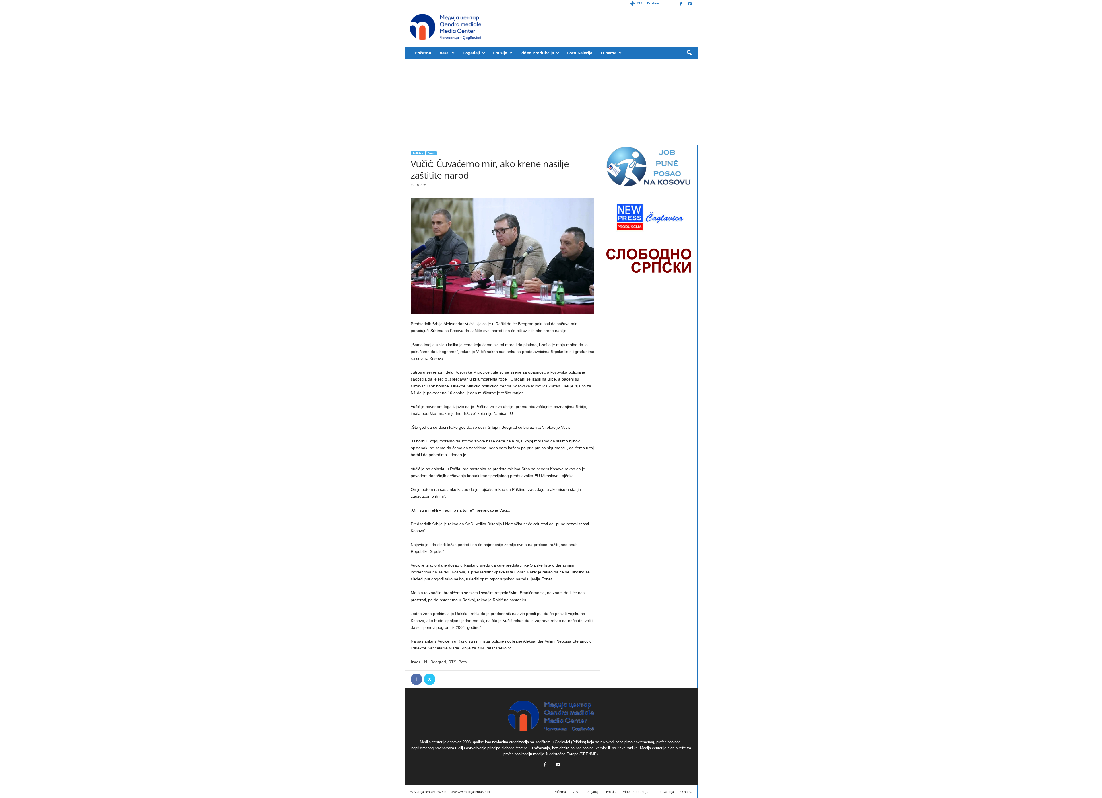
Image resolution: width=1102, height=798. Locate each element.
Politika (418, 153)
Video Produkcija (537, 53)
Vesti (444, 53)
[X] (429, 679)
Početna (423, 53)
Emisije (500, 53)
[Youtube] (689, 4)
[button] (689, 53)
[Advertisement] (551, 102)
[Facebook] (681, 4)
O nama (608, 53)
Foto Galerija (579, 53)
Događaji (471, 53)
